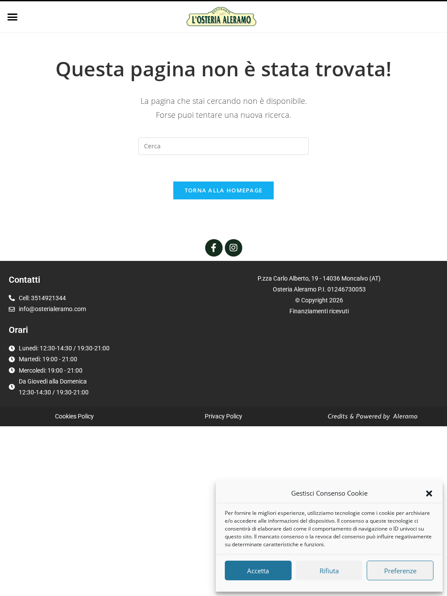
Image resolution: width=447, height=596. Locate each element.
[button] (429, 493)
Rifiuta (329, 570)
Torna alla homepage (224, 190)
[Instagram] (233, 248)
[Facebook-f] (214, 248)
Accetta (258, 570)
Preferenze (400, 570)
